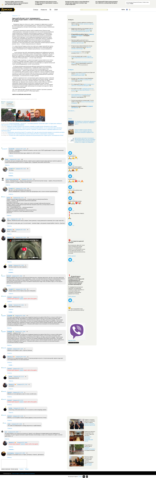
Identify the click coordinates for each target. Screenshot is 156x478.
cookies (80, 476)
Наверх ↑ (14, 138)
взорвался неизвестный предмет (82, 35)
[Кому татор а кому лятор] (2, 180)
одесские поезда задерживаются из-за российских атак (82, 57)
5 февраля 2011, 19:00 (18, 265)
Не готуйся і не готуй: (76, 88)
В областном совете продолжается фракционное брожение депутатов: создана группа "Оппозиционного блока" (36, 135)
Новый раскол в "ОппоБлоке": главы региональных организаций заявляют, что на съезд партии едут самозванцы (34, 128)
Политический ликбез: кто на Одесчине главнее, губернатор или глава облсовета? (22, 119)
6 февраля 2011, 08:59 (20, 453)
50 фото (12, 106)
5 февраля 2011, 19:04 (20, 331)
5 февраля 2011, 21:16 (18, 376)
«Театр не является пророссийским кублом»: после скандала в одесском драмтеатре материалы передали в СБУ (84, 131)
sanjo (9, 424)
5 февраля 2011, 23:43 (17, 424)
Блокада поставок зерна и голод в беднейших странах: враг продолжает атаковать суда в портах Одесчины (77, 3)
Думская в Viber (72, 340)
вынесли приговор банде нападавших (82, 102)
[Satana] (3, 196)
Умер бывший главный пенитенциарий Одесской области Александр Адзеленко (37, 119)
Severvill (9, 276)
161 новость (9, 106)
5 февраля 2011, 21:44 (18, 416)
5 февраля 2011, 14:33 (26, 179)
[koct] (3, 221)
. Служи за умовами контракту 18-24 (80, 52)
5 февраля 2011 (15, 15)
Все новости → (71, 110)
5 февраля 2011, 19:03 (20, 315)
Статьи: (70, 118)
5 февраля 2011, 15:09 (21, 188)
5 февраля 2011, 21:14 (18, 392)
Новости (44, 9)
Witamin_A (10, 229)
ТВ (50, 9)
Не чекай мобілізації (76, 51)
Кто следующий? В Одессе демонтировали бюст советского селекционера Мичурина (107, 2)
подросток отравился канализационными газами (78, 74)
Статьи (35, 9)
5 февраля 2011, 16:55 (20, 229)
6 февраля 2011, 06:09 (13, 432)
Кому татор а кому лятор (12, 179)
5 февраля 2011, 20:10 (21, 356)
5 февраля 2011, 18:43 (17, 276)
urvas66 (11, 168)
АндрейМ (9, 315)
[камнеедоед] (3, 455)
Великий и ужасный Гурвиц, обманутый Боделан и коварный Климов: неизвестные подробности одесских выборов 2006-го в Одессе (8, 118)
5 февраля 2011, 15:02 (21, 168)
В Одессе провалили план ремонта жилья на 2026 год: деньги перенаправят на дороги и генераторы (46, 3)
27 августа (70, 69)
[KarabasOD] (4, 149)
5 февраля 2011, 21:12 (18, 368)
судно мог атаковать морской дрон (81, 48)
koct (8, 219)
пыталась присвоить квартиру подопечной (82, 24)
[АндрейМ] (3, 315)
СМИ (56, 9)
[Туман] (2, 160)
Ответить (11, 156)
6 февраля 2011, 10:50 (21, 289)
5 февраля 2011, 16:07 (16, 219)
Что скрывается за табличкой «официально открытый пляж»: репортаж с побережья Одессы (85, 123)
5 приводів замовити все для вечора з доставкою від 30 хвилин (82, 89)
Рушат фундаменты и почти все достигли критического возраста (81, 95)
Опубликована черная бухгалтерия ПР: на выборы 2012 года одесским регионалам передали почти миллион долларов (35, 132)
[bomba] (5, 268)
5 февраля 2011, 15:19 (18, 197)
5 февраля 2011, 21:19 (18, 400)
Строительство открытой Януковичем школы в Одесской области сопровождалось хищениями (31, 133)
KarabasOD (11, 149)
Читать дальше (72, 256)
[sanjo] (4, 423)
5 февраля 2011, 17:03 (20, 237)
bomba (10, 265)
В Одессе (73, 62)
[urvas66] (5, 171)
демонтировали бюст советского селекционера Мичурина (82, 85)
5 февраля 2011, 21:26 (22, 384)
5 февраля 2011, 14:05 (15, 159)
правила (21, 298)
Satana (8, 197)
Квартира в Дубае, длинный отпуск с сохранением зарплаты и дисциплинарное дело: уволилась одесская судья (16, 3)
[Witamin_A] (3, 232)
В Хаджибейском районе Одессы (80, 34)
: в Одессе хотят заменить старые (80, 96)
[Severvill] (3, 276)
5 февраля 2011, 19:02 (18, 305)
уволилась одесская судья (77, 42)
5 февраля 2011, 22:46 (18, 408)
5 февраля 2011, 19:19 (18, 348)
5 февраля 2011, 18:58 (18, 297)
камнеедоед (10, 453)
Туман (6, 159)
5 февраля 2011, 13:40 (21, 149)
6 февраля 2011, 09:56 (22, 442)
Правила (21, 469)
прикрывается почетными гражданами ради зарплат (81, 30)
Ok (84, 476)
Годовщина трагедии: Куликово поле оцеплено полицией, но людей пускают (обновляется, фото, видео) (32, 126)
